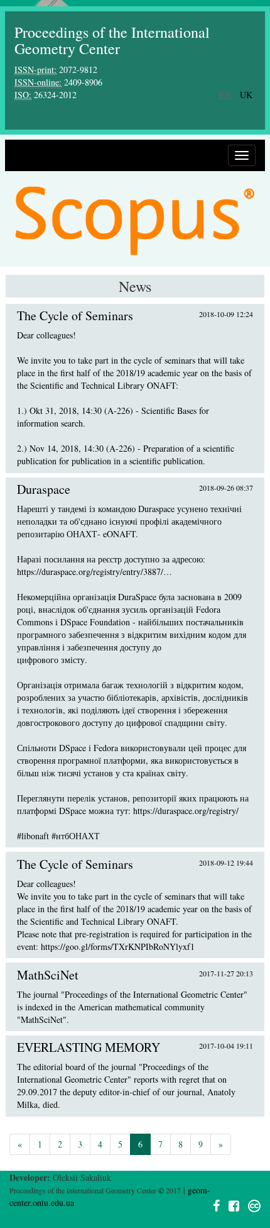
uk (246, 95)
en (225, 95)
